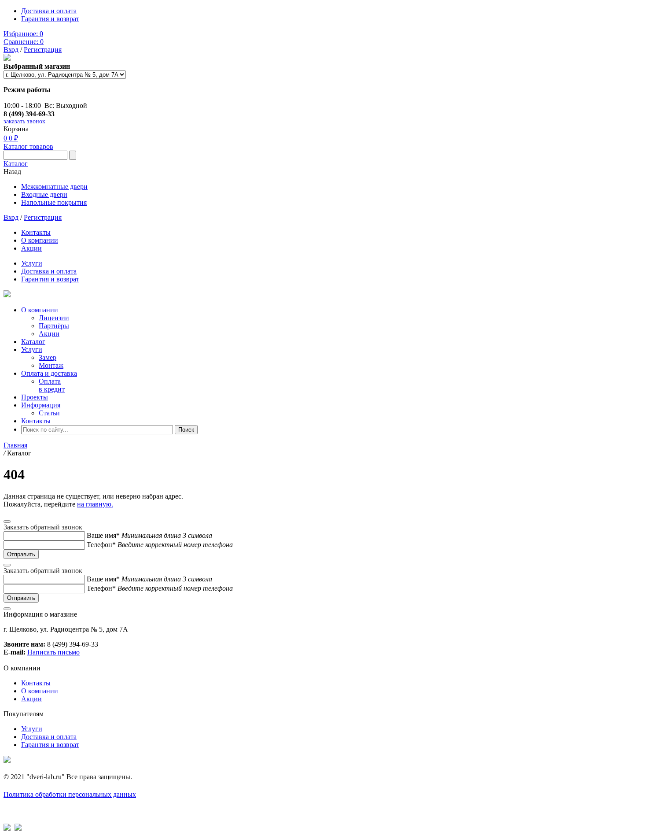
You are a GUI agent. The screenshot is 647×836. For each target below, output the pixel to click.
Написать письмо (53, 652)
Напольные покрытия (54, 202)
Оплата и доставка (49, 373)
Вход (11, 49)
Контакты (36, 232)
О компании (39, 240)
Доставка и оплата (49, 11)
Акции (31, 248)
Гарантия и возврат (50, 18)
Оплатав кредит (52, 385)
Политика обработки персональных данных (70, 794)
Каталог (16, 163)
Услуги (31, 263)
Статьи (49, 413)
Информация (40, 405)
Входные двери (44, 194)
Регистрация (43, 49)
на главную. (95, 504)
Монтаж (51, 365)
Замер (47, 357)
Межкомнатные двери (54, 186)
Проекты (34, 397)
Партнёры (54, 325)
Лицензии (54, 318)
